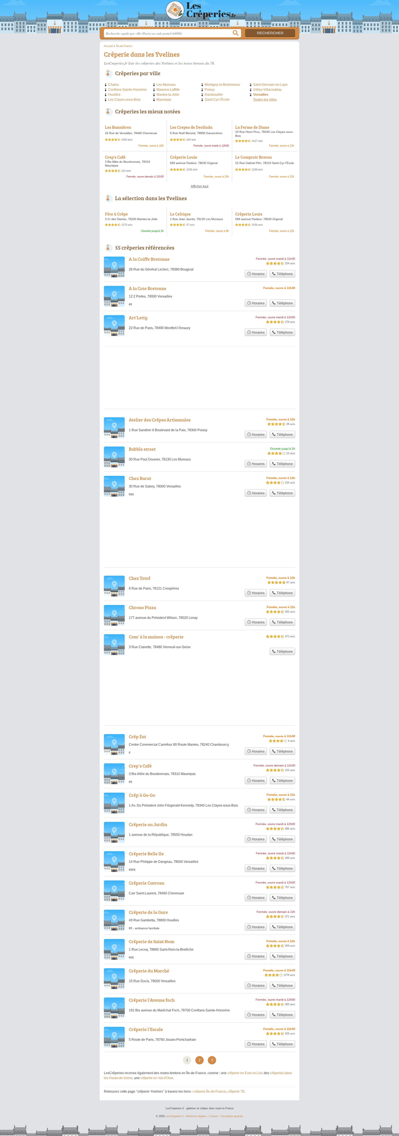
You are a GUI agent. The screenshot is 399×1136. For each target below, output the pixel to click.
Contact (213, 1116)
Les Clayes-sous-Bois (124, 99)
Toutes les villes (265, 99)
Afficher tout (199, 186)
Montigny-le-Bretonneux (222, 84)
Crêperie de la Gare (148, 912)
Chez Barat (140, 478)
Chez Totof (139, 578)
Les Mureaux (166, 84)
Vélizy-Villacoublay (267, 89)
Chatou (113, 84)
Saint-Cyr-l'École (217, 99)
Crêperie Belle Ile (146, 853)
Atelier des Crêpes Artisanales (160, 419)
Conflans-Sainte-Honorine (127, 89)
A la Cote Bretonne (147, 288)
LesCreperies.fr (199, 14)
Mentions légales (196, 1116)
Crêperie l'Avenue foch (152, 1000)
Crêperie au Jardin (148, 824)
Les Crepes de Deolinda (191, 127)
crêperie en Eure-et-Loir (244, 1073)
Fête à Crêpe (116, 214)
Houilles (114, 94)
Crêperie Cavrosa (146, 883)
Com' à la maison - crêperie (156, 636)
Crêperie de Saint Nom (151, 941)
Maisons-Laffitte (168, 89)
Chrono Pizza (142, 607)
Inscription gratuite (232, 1116)
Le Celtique (180, 214)
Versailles (260, 94)
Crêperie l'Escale (146, 1029)
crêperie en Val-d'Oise (156, 1078)
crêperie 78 (236, 1091)
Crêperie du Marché (149, 970)
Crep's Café (115, 157)
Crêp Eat (137, 736)
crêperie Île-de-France (209, 1091)
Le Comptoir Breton (253, 157)
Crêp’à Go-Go (142, 795)
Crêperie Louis (183, 157)
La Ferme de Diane (252, 127)
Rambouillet (214, 94)
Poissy (210, 89)
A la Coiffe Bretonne (149, 259)
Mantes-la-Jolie (167, 94)
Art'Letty (138, 317)
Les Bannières (118, 127)
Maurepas (163, 99)
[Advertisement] (199, 680)
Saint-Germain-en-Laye (270, 84)
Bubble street (142, 449)
